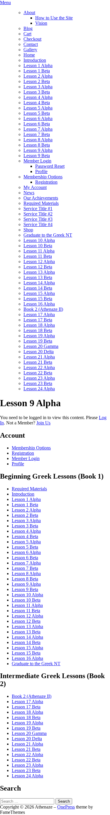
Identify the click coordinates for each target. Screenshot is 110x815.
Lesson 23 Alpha (39, 378)
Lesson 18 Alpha (39, 325)
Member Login (37, 160)
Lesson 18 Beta (37, 330)
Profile (41, 171)
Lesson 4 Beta (36, 102)
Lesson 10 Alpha (39, 240)
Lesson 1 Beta (36, 70)
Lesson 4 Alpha (38, 97)
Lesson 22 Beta (37, 372)
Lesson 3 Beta (36, 91)
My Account (35, 187)
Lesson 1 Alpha (38, 65)
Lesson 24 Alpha (39, 388)
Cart (27, 33)
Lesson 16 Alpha (39, 303)
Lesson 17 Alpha (39, 314)
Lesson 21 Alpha (39, 356)
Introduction (34, 60)
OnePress (66, 806)
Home (29, 54)
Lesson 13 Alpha (39, 272)
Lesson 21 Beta (37, 362)
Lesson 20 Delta (38, 351)
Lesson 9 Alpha (38, 150)
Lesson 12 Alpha (39, 261)
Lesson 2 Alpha (38, 76)
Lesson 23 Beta (37, 383)
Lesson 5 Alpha (38, 107)
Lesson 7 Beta (36, 134)
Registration (46, 182)
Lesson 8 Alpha (38, 139)
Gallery (30, 49)
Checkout (32, 39)
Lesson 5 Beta (36, 113)
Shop (28, 229)
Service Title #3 (38, 219)
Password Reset (50, 166)
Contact (30, 44)
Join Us (43, 422)
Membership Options (42, 176)
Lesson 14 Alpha (39, 282)
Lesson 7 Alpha (38, 129)
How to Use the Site (54, 17)
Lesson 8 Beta (36, 144)
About (29, 12)
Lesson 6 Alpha (38, 118)
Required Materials (41, 203)
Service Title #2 (38, 213)
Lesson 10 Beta (37, 245)
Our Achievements (40, 197)
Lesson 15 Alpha (39, 293)
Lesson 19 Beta (37, 340)
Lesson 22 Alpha (39, 367)
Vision (41, 23)
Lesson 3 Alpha (38, 86)
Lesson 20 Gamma (40, 346)
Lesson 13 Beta (37, 277)
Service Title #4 (38, 224)
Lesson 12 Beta (37, 266)
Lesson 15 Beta (37, 298)
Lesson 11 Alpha (39, 250)
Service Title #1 (38, 208)
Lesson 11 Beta (37, 256)
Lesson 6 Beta (36, 123)
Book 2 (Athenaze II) (43, 309)
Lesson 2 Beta (36, 81)
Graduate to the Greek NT (47, 235)
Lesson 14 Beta (37, 288)
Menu (5, 2)
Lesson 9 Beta (36, 155)
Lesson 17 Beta (37, 319)
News (28, 192)
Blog (28, 28)
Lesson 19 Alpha (39, 335)
